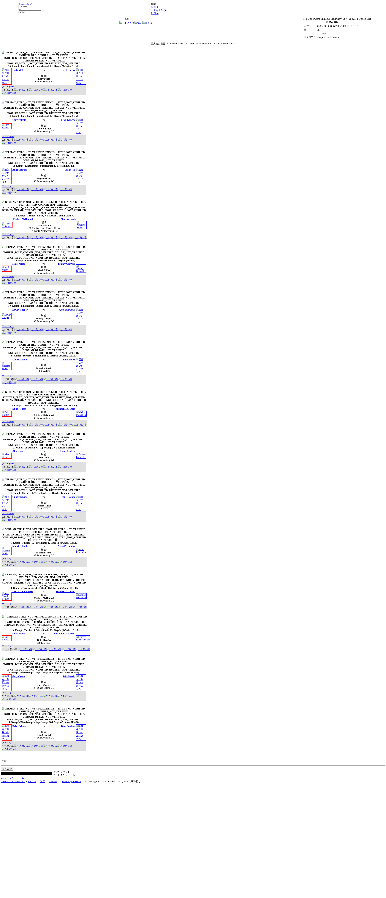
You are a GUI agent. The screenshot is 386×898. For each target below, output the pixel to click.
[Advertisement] (189, 18)
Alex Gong (17, 451)
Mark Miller (18, 264)
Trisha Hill (69, 169)
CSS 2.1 (32, 781)
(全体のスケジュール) (12, 778)
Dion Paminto (68, 726)
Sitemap (53, 781)
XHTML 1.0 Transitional (13, 781)
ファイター (8, 86)
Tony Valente (19, 120)
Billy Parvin (69, 676)
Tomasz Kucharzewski (63, 633)
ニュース (10, 18)
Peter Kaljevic (68, 120)
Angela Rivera (19, 169)
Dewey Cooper (20, 309)
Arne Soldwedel (67, 309)
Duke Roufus (19, 409)
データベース (86, 18)
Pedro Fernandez (66, 546)
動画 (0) (155, 13)
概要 (153, 4)
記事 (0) (155, 7)
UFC (48, 18)
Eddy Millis (18, 70)
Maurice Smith (68, 219)
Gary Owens (18, 676)
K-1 (29, 18)
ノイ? (30, 4)
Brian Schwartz (20, 726)
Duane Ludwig (67, 451)
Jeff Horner (69, 70)
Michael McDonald (23, 219)
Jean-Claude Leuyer (22, 591)
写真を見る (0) (158, 10)
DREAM (67, 18)
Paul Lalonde (68, 497)
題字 (42, 781)
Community (23, 4)
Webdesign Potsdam (71, 781)
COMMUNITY (105, 18)
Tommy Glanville (66, 264)
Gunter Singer (68, 359)
